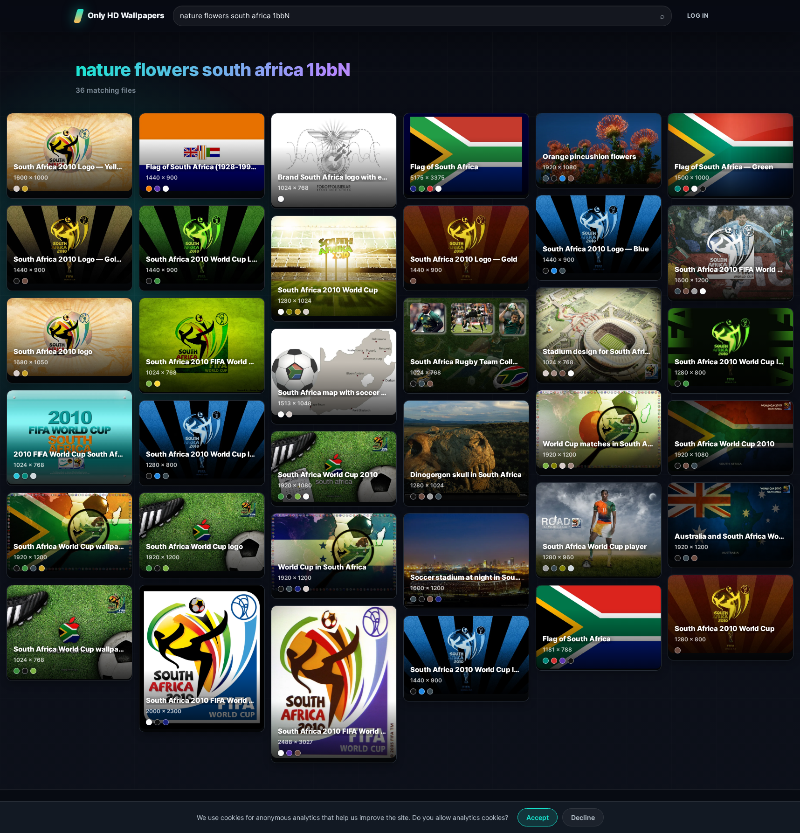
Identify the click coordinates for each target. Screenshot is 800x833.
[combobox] (417, 16)
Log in (698, 15)
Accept (537, 817)
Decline (583, 817)
